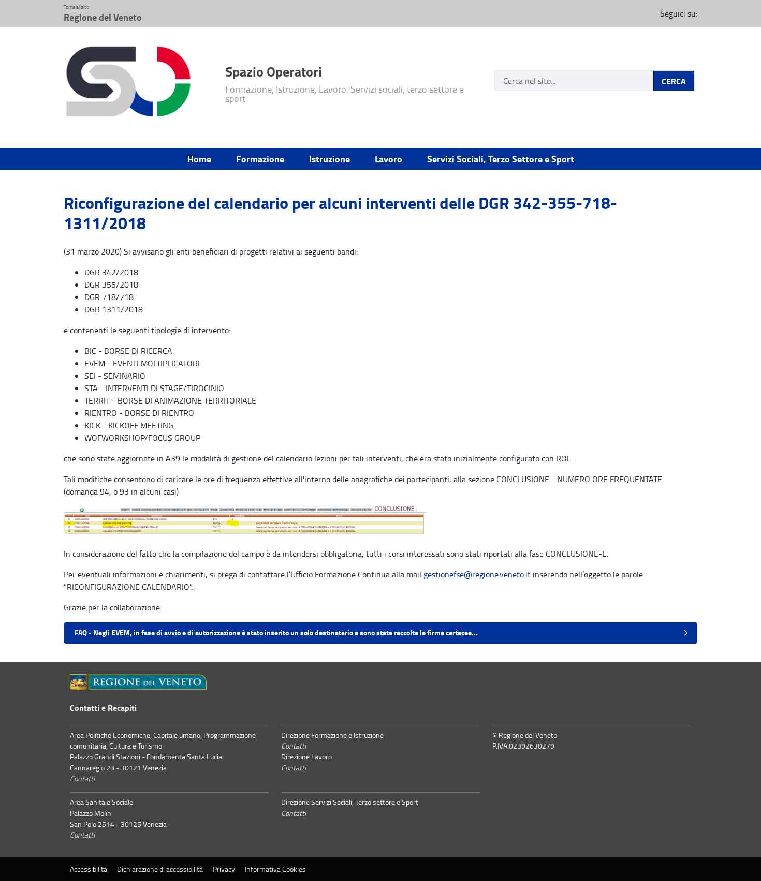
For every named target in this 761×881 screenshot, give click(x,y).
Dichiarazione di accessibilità (160, 869)
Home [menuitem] (199, 159)
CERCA (674, 81)
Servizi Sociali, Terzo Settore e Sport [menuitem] (500, 159)
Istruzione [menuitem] (329, 159)
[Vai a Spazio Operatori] (138, 83)
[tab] (380, 633)
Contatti (82, 778)
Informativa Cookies (275, 869)
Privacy (224, 869)
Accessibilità (88, 869)
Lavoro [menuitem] (388, 159)
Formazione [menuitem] (260, 159)
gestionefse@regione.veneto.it (477, 574)
